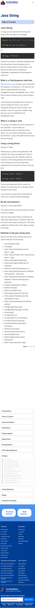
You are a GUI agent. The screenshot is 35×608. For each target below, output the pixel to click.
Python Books (21, 529)
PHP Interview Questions (7, 573)
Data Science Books (23, 541)
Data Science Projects (23, 580)
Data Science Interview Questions (6, 578)
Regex (4, 495)
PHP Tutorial (4, 543)
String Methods (8, 489)
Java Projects (21, 570)
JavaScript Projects (23, 577)
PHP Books (21, 539)
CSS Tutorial (4, 539)
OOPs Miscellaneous (9, 450)
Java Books (21, 536)
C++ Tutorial (4, 532)
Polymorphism (7, 433)
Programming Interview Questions (6, 582)
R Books (20, 543)
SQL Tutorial (4, 534)
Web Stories (28, 604)
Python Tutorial (4, 529)
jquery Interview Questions (7, 575)
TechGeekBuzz (12, 589)
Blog (4, 604)
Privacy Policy (18, 603)
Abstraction (6, 439)
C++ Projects (21, 566)
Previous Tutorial (10, 513)
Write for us (11, 604)
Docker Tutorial (4, 548)
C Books (20, 534)
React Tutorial (4, 557)
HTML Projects (21, 568)
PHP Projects (21, 573)
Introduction (6, 411)
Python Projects (22, 563)
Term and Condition (28, 603)
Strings (4, 456)
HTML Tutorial (4, 541)
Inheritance (6, 428)
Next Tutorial (23, 513)
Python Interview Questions (7, 563)
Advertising (10, 603)
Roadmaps (20, 604)
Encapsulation (7, 445)
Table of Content (9, 22)
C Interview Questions (6, 568)
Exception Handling (9, 501)
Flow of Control (7, 417)
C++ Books (21, 532)
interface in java (10, 84)
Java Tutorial (4, 550)
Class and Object (8, 422)
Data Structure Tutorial (6, 546)
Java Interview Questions (7, 570)
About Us (3, 603)
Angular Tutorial (5, 553)
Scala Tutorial (4, 555)
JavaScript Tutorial (5, 536)
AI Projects (21, 582)
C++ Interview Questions (7, 566)
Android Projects (22, 575)
